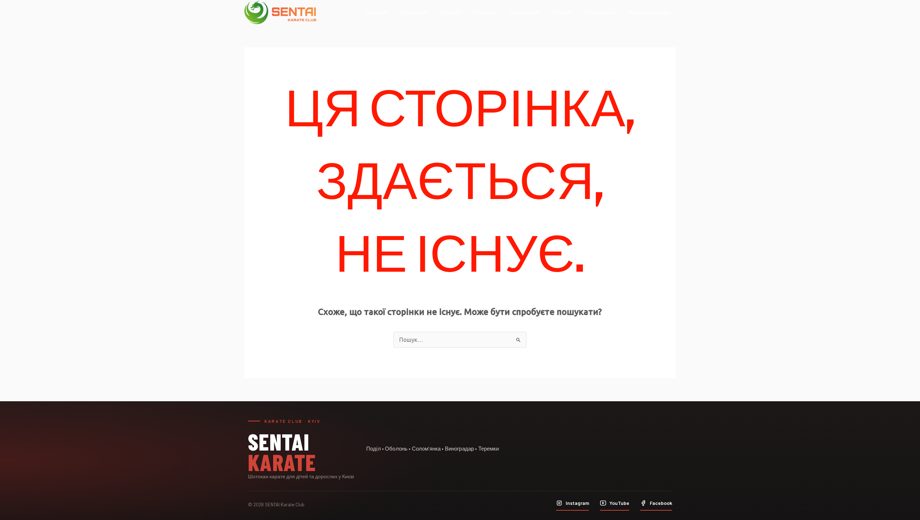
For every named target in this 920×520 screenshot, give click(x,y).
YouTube (619, 503)
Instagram (577, 503)
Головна (376, 12)
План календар (649, 12)
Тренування (525, 12)
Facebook (661, 503)
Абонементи (600, 12)
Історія (561, 12)
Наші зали (413, 12)
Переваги (485, 12)
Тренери (450, 12)
